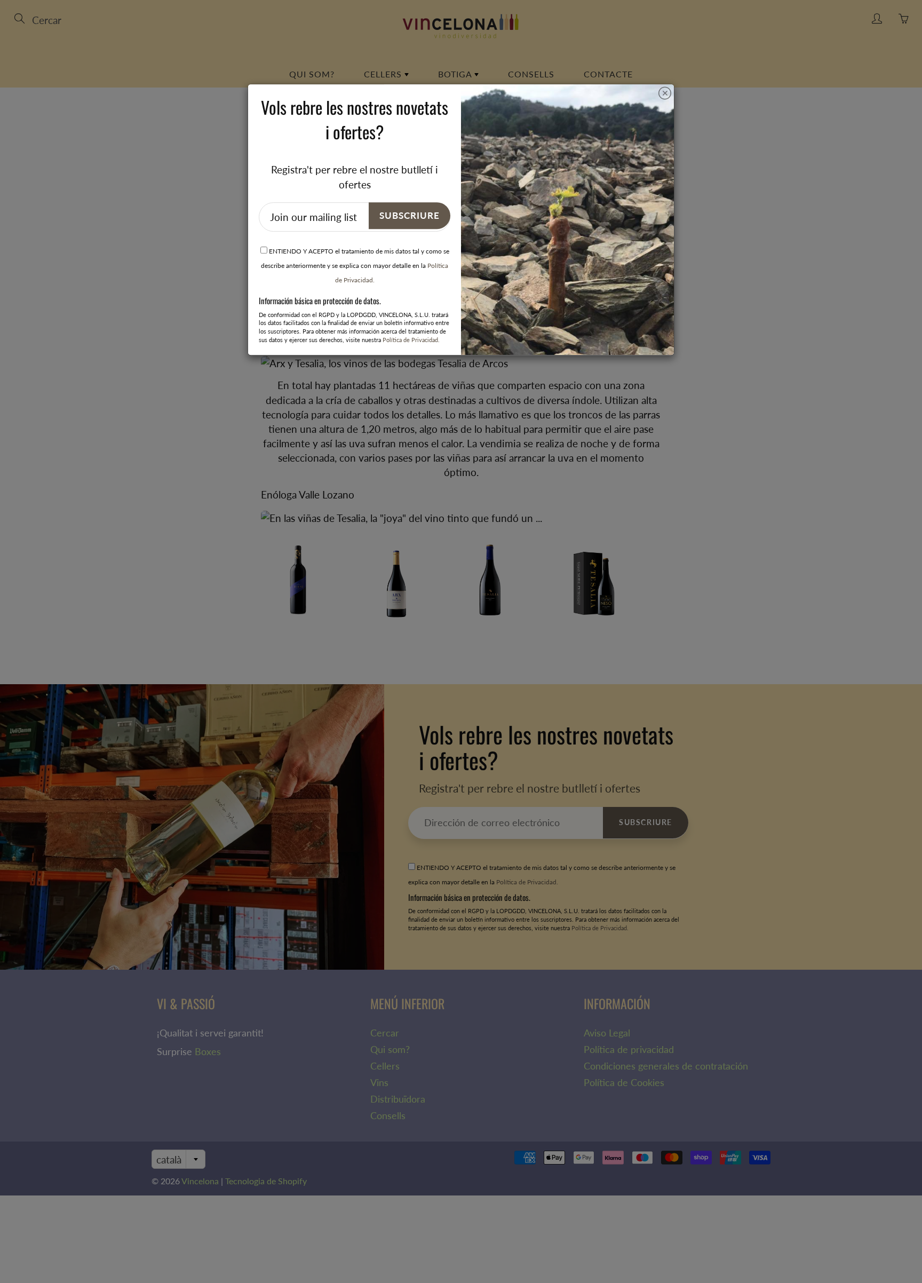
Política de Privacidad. (411, 339)
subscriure (409, 215)
